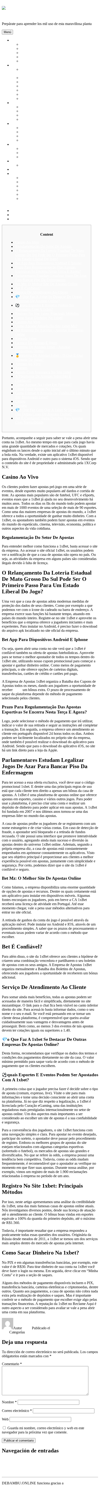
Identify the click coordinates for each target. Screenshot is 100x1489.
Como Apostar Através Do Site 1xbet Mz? (46, 326)
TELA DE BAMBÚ (35, 165)
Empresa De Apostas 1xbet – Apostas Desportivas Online (42, 349)
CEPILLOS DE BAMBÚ (39, 86)
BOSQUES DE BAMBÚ (39, 44)
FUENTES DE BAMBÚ (39, 136)
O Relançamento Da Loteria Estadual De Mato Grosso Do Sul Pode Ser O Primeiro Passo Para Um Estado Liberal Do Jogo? (50, 255)
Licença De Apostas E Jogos (36, 343)
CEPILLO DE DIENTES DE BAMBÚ (50, 90)
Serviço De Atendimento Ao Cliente (41, 292)
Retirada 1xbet (26, 339)
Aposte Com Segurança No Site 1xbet (43, 372)
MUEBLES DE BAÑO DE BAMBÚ (48, 119)
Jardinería (18, 123)
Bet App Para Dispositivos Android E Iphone (48, 263)
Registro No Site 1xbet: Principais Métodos (47, 314)
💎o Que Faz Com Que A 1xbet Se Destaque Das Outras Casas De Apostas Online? (48, 412)
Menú (7, 32)
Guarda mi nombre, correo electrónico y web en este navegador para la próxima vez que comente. (43, 1430)
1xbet (17, 690)
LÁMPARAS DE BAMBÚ (41, 111)
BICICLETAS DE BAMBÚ (41, 157)
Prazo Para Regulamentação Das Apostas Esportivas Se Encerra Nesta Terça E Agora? (48, 269)
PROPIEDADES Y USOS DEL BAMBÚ (51, 61)
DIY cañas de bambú (26, 169)
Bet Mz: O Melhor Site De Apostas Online (46, 284)
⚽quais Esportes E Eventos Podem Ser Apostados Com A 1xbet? (44, 307)
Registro (21, 368)
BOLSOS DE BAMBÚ (38, 148)
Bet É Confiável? (27, 288)
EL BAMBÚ (30, 48)
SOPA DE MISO (33, 182)
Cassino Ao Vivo (27, 322)
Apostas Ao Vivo (27, 364)
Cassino (21, 405)
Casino (20, 401)
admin (27, 1328)
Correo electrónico (17, 1411)
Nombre (9, 1402)
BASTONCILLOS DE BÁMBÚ (45, 78)
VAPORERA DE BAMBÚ (40, 190)
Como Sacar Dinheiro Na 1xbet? (39, 318)
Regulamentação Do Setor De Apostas (43, 246)
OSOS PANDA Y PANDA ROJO (45, 57)
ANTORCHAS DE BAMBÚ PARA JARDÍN (55, 128)
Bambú (16, 40)
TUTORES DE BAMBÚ (39, 140)
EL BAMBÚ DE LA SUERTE (43, 132)
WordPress (72, 1483)
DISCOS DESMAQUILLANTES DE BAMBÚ (56, 94)
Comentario (12, 1364)
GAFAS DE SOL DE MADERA (45, 153)
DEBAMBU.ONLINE (19, 16)
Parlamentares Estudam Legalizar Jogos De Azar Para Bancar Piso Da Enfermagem (51, 278)
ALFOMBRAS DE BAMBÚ (42, 107)
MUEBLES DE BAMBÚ (39, 115)
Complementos (22, 144)
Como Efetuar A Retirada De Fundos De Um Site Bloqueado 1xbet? (48, 395)
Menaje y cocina (23, 173)
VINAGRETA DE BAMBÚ (41, 186)
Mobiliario (19, 103)
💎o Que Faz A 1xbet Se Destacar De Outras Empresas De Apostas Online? (48, 299)
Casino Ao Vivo (27, 242)
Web (5, 1419)
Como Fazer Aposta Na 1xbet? (37, 389)
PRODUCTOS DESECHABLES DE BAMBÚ (56, 194)
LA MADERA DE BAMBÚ (41, 53)
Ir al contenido (12, 4)
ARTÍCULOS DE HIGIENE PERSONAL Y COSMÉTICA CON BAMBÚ (54, 71)
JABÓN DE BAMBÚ (37, 98)
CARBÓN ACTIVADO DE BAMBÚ (49, 82)
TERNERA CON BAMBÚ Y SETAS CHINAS (56, 178)
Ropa (15, 161)
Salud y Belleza (22, 65)
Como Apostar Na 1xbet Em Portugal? (43, 385)
